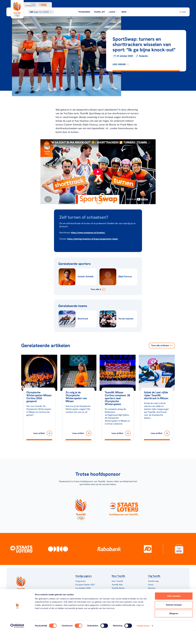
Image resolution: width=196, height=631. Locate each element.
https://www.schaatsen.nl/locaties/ (88, 232)
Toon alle (160, 345)
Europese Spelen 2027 (85, 584)
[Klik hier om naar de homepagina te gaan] (17, 9)
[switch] (78, 626)
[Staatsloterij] (21, 549)
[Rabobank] (109, 549)
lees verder (119, 64)
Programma (84, 12)
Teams (151, 584)
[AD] (148, 549)
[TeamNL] (80, 508)
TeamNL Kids (117, 584)
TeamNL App (99, 12)
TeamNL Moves (118, 588)
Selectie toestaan (174, 605)
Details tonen (143, 626)
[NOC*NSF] (179, 548)
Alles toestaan (173, 596)
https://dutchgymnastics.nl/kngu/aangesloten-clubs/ (92, 238)
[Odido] (58, 548)
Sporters (151, 588)
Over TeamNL (117, 581)
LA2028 (112, 12)
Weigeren (173, 613)
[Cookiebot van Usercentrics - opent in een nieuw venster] (17, 626)
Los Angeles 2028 (83, 588)
